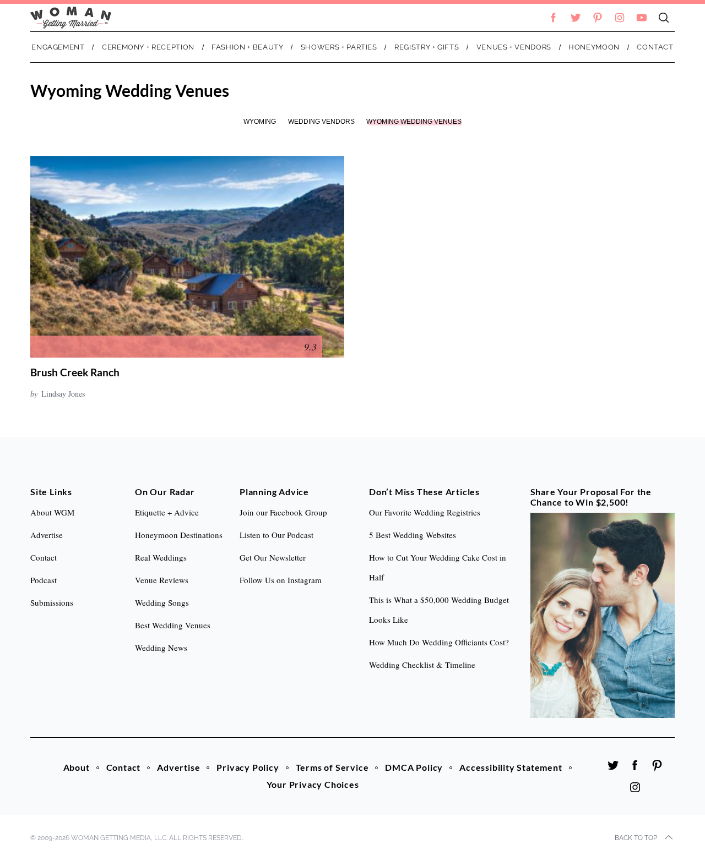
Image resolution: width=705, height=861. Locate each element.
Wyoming (259, 121)
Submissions (51, 602)
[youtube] (642, 18)
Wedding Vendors (321, 121)
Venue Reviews (161, 579)
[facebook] (554, 18)
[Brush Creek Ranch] (187, 257)
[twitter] (576, 18)
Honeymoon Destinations (179, 534)
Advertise (178, 767)
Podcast (43, 579)
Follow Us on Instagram (281, 579)
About (76, 767)
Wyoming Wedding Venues (414, 121)
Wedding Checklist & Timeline (422, 664)
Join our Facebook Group (283, 512)
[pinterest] (598, 18)
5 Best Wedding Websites (412, 534)
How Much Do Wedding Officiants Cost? (439, 642)
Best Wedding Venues (172, 624)
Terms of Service (332, 767)
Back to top (636, 838)
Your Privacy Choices (313, 784)
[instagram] (620, 18)
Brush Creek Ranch (75, 372)
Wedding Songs (162, 602)
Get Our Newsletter (273, 557)
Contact (123, 767)
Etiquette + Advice (167, 512)
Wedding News (161, 647)
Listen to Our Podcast (276, 534)
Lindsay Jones (63, 393)
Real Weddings (161, 557)
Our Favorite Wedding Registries (424, 512)
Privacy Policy (247, 767)
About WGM (52, 512)
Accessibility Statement (510, 767)
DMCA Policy (414, 767)
